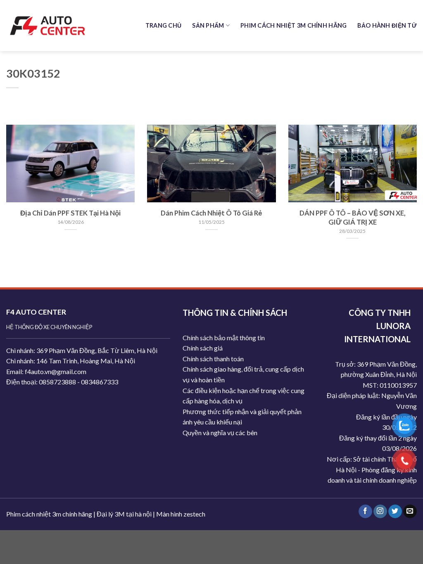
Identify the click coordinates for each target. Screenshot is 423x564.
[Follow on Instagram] (380, 512)
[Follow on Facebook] (365, 512)
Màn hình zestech (180, 514)
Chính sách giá (203, 348)
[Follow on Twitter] (395, 512)
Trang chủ (163, 25)
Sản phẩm (208, 25)
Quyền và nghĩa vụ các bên (220, 432)
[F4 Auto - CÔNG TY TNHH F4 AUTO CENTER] (47, 25)
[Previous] (19, 172)
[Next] (404, 172)
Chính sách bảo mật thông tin (224, 337)
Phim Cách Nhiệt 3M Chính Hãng (293, 25)
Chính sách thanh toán (213, 359)
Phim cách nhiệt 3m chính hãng (49, 514)
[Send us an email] (410, 512)
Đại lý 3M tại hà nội (124, 514)
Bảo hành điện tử (387, 25)
